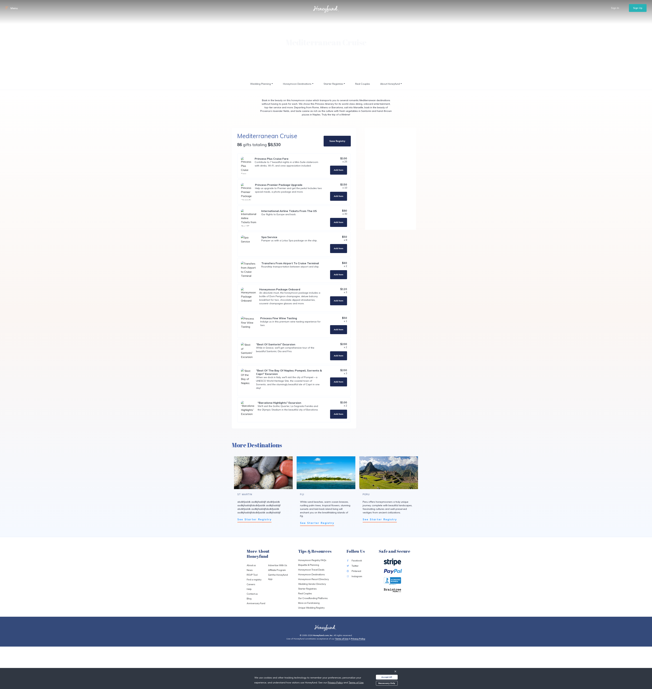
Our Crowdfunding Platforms (313, 598)
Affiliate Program (277, 570)
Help (249, 589)
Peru (366, 494)
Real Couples (362, 83)
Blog (249, 598)
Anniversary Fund (256, 603)
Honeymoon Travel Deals (311, 569)
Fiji (302, 494)
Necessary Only (386, 683)
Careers (251, 584)
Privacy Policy (358, 638)
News (250, 570)
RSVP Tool (252, 574)
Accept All (386, 677)
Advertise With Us (277, 565)
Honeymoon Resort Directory (313, 579)
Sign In (615, 8)
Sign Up (637, 8)
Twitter (355, 565)
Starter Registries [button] (333, 83)
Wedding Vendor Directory (312, 584)
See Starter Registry (254, 519)
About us (251, 565)
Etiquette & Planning (308, 565)
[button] (6, 8)
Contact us (252, 593)
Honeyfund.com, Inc (323, 635)
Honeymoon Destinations (311, 574)
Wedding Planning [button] (260, 83)
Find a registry (254, 579)
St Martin (244, 494)
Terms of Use (341, 638)
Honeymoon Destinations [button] (297, 83)
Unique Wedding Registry (311, 607)
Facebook (356, 560)
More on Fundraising (309, 603)
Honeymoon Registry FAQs (312, 560)
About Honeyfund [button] (390, 83)
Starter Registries (307, 588)
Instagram (356, 576)
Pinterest (356, 571)
